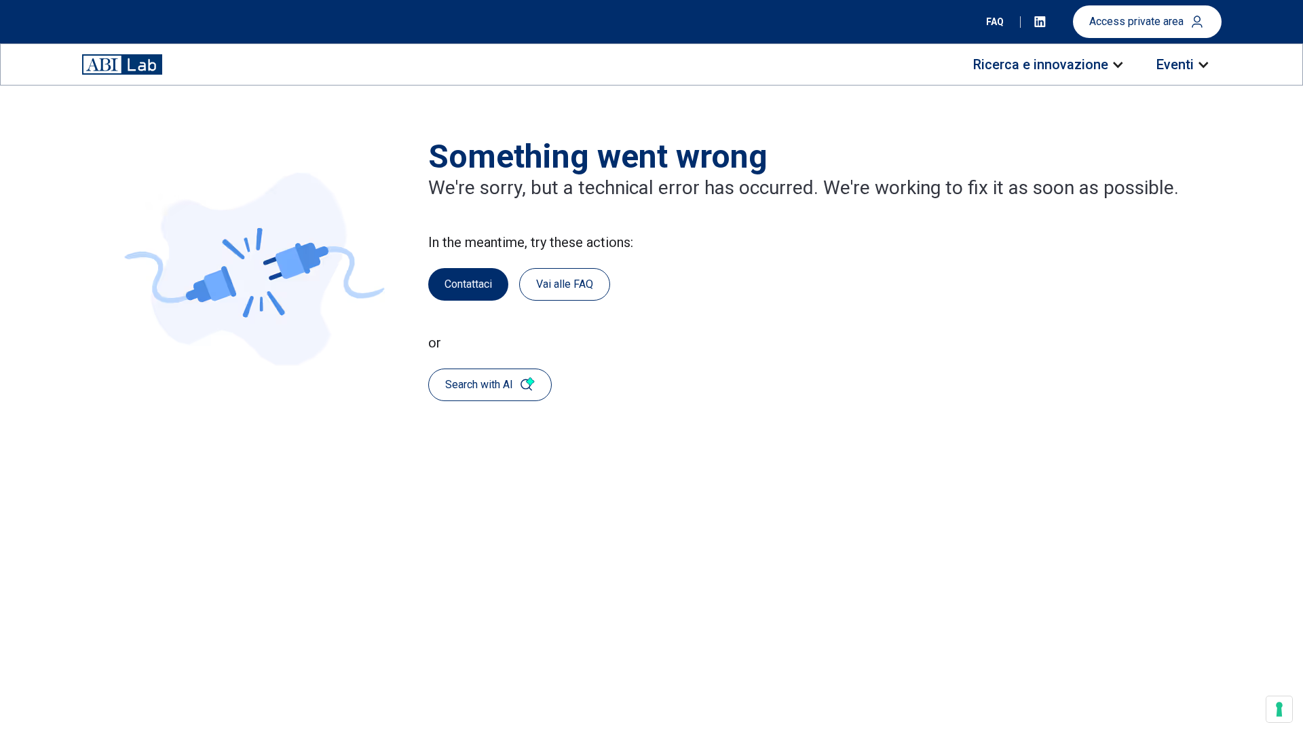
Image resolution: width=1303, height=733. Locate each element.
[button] (1047, 64)
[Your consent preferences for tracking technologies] (1279, 709)
